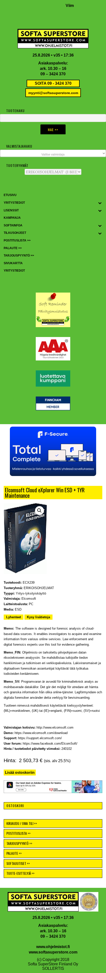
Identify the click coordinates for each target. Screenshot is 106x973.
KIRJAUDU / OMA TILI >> (21, 823)
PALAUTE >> (14, 853)
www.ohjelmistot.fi (53, 947)
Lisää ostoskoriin (20, 772)
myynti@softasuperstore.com (53, 93)
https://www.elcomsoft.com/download (41, 733)
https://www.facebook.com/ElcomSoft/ (50, 743)
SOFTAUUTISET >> (18, 863)
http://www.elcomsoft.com (54, 727)
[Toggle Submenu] (99, 203)
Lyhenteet (13, 617)
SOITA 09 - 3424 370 (53, 83)
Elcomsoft (28, 598)
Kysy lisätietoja (38, 617)
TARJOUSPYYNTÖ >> (19, 843)
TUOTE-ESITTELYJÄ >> (20, 873)
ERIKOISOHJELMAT (39, 588)
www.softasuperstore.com (53, 952)
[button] (39, 510)
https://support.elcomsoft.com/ (40, 738)
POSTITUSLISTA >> (18, 833)
